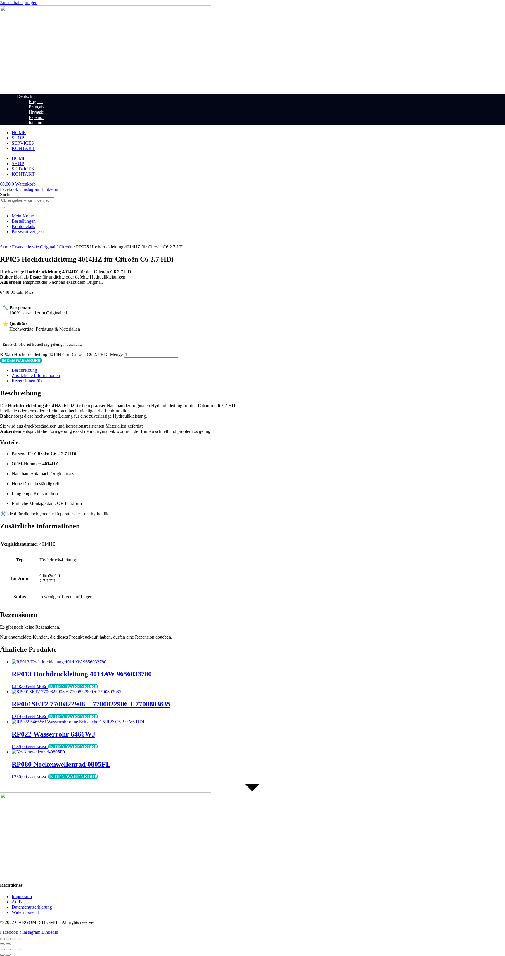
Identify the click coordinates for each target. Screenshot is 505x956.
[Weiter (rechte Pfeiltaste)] (8, 944)
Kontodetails (23, 226)
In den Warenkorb (21, 360)
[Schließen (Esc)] (20, 939)
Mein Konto (23, 215)
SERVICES (23, 143)
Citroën (65, 246)
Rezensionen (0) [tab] (27, 380)
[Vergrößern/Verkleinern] (2, 939)
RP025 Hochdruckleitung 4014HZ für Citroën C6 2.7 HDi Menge (61, 354)
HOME (19, 132)
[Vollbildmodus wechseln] (8, 939)
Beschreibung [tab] (24, 370)
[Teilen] (14, 939)
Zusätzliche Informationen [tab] (36, 375)
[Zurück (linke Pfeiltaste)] (2, 944)
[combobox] (27, 200)
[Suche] (2, 207)
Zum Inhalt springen (18, 2)
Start (4, 246)
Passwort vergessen (30, 231)
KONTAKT (23, 148)
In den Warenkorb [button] (73, 686)
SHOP (18, 137)
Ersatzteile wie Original (33, 246)
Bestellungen (24, 221)
